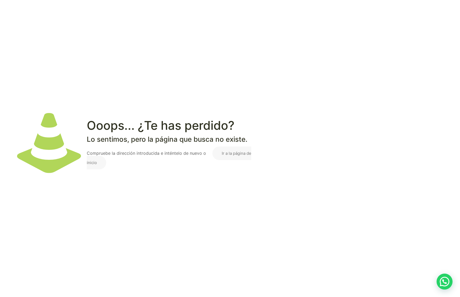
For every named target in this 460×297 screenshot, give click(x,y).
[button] (445, 282)
